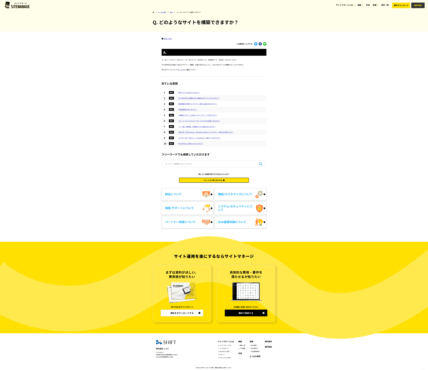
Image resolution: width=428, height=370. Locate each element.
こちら (181, 70)
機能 (240, 341)
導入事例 (254, 348)
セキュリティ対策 (224, 358)
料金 (240, 353)
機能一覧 (242, 345)
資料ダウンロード (401, 5)
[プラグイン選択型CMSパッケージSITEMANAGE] (153, 12)
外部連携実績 (255, 351)
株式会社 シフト (162, 348)
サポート (222, 354)
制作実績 (254, 345)
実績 (251, 341)
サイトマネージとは (226, 341)
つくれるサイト (224, 348)
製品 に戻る (168, 39)
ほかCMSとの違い (224, 351)
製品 (171, 12)
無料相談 (418, 5)
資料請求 (268, 341)
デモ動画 (242, 348)
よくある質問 (162, 12)
